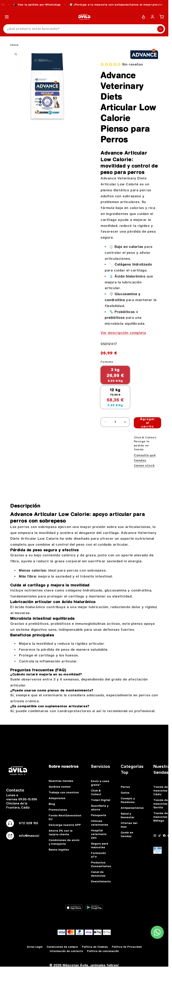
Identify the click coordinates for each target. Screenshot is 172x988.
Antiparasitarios (132, 807)
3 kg (115, 374)
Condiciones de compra (62, 946)
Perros (125, 786)
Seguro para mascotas (99, 845)
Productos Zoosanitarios (101, 864)
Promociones (58, 809)
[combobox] (84, 29)
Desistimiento (101, 881)
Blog (52, 803)
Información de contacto (66, 951)
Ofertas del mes (129, 824)
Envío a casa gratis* (100, 782)
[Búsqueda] (160, 29)
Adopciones (57, 798)
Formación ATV (98, 854)
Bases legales (59, 849)
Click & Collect (96, 792)
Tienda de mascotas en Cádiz (162, 790)
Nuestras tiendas (61, 780)
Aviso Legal (34, 946)
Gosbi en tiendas (127, 834)
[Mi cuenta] (152, 17)
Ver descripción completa (123, 333)
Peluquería (98, 815)
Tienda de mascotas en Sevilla (162, 803)
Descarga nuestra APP (65, 824)
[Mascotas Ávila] (84, 16)
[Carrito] (161, 17)
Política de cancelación (103, 951)
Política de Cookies (95, 946)
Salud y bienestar (127, 815)
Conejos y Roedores (128, 800)
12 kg (115, 397)
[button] (111, 64)
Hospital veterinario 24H (99, 834)
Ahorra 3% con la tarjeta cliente (60, 832)
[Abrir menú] (6, 17)
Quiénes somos (60, 786)
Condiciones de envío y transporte (64, 841)
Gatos (125, 792)
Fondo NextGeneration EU (65, 817)
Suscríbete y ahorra (99, 807)
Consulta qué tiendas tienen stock (145, 460)
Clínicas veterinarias (99, 822)
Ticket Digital (100, 800)
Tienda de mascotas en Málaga (162, 816)
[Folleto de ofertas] (143, 17)
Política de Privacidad (127, 946)
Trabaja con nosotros (64, 792)
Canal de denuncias (98, 873)
